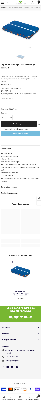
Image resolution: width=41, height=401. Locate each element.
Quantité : (4, 113)
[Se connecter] (33, 2)
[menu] (2, 2)
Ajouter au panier (19, 124)
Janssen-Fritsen (16, 88)
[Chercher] (8, 2)
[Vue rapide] (12, 262)
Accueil (3, 7)
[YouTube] (17, 367)
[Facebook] (3, 367)
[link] (10, 242)
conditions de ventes (21, 129)
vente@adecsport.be (13, 360)
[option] (20, 30)
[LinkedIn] (12, 367)
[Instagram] (7, 367)
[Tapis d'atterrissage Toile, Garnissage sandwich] (20, 271)
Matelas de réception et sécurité (18, 7)
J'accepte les (8, 129)
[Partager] (38, 124)
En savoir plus (6, 84)
